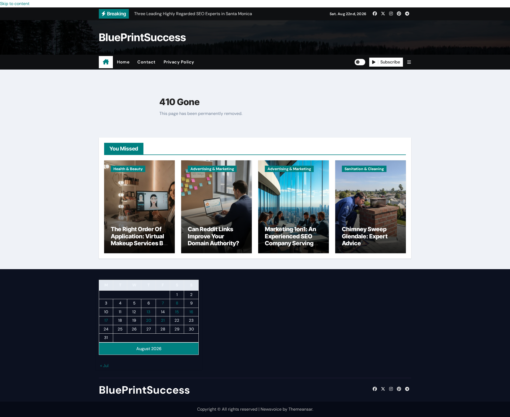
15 (177, 312)
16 (191, 312)
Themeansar (300, 409)
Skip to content (14, 3)
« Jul (104, 366)
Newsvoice (271, 409)
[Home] (106, 62)
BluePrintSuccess (142, 37)
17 (106, 320)
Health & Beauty (128, 168)
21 (163, 320)
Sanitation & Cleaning (364, 168)
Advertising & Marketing (212, 168)
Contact (146, 62)
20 (148, 320)
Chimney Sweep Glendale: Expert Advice (365, 236)
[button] (409, 62)
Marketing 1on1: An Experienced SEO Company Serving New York (290, 239)
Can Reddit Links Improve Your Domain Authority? (213, 236)
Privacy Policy (179, 62)
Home (123, 62)
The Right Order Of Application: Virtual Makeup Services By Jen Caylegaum (138, 239)
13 (148, 312)
